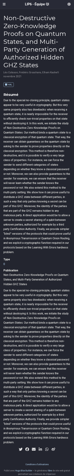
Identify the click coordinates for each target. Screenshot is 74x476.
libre (50, 470)
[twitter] (20, 449)
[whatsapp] (46, 449)
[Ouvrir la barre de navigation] (4, 4)
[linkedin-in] (40, 449)
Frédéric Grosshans (30, 72)
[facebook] (27, 449)
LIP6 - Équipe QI (37, 4)
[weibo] (53, 449)
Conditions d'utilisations (37, 464)
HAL (10, 84)
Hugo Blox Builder (23, 470)
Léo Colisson (10, 72)
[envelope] (33, 449)
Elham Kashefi (50, 72)
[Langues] (69, 4)
